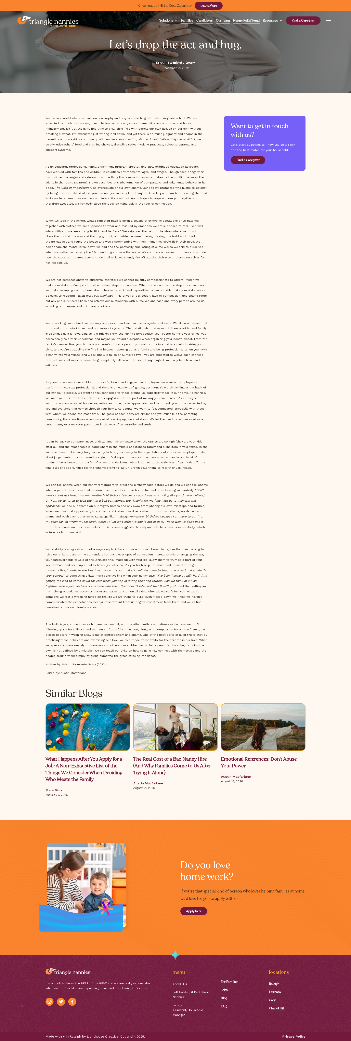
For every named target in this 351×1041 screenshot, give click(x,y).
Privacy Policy (294, 1036)
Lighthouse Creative (103, 1036)
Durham (275, 992)
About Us (179, 984)
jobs (224, 990)
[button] (167, 20)
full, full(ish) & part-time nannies (190, 994)
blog (224, 998)
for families (229, 982)
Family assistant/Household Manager (187, 1010)
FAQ (224, 1006)
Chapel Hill (277, 1008)
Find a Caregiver (303, 20)
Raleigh (274, 984)
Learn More (208, 5)
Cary (272, 1000)
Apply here (194, 911)
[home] (47, 20)
